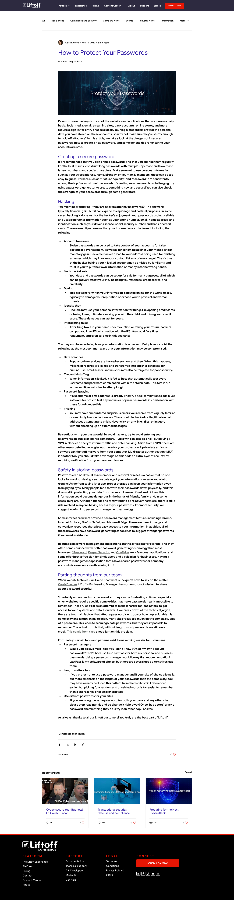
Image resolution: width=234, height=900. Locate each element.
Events (129, 20)
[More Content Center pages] (122, 6)
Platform (27, 866)
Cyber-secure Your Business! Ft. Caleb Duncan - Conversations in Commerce (64, 811)
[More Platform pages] (69, 6)
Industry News (147, 20)
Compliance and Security (83, 20)
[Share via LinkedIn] (75, 744)
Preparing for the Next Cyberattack (164, 811)
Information (167, 20)
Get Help (71, 879)
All (43, 20)
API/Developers (75, 870)
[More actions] (174, 43)
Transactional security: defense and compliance (114, 811)
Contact (27, 875)
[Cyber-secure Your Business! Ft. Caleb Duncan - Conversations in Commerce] (65, 791)
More (182, 20)
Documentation (75, 861)
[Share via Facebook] (59, 744)
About (26, 884)
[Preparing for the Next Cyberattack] (169, 791)
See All (188, 772)
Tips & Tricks (57, 20)
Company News (111, 20)
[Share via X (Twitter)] (67, 744)
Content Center (32, 880)
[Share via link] (83, 744)
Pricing (26, 871)
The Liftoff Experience (35, 861)
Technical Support (76, 866)
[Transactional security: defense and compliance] (117, 791)
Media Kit (71, 875)
